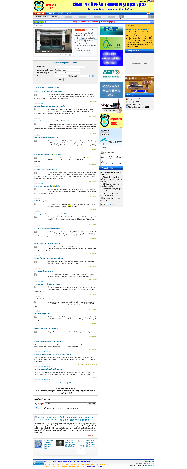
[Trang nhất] (34, 26)
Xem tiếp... (91, 435)
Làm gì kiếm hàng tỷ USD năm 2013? (47, 329)
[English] (149, 2)
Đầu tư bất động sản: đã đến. (47, 186)
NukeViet (151, 465)
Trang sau (67, 383)
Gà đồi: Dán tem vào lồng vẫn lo (45, 299)
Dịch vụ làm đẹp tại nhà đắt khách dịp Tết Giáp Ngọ (70, 443)
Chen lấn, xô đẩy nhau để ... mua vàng (48, 91)
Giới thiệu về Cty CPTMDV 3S (136, 29)
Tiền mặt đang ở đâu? (42, 314)
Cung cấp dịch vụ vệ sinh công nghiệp (85, 47)
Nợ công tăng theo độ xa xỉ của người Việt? (50, 214)
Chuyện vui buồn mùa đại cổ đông (47, 154)
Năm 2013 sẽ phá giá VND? (44, 271)
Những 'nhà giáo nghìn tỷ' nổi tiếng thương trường (52, 354)
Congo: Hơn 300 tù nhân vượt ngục (47, 284)
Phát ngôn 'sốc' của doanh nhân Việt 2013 (49, 258)
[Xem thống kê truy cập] (38, 464)
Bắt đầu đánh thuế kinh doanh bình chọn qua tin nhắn (48, 444)
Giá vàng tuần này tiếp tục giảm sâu (47, 243)
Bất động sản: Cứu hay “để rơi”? (46, 169)
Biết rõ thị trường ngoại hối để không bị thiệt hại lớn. (53, 121)
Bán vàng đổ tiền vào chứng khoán (47, 229)
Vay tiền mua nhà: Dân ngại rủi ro (46, 138)
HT (153, 461)
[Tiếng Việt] (152, 2)
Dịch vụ (40, 26)
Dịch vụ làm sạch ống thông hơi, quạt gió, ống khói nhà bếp (85, 34)
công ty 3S (150, 463)
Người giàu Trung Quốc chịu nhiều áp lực (49, 341)
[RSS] (150, 13)
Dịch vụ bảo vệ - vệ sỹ (44, 51)
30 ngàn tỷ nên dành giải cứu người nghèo (49, 106)
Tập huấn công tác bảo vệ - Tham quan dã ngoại (84, 42)
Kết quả (112, 204)
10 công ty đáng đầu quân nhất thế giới (48, 369)
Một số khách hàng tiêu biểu (85, 38)
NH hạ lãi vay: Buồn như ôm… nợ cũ (47, 201)
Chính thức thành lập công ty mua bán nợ (90, 443)
